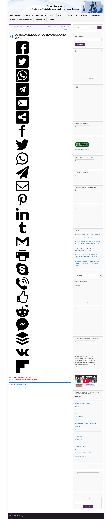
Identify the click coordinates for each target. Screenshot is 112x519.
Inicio (11, 15)
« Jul (88, 302)
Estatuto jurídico (79, 416)
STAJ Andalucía (56, 6)
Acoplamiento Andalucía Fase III (82, 403)
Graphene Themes (21, 517)
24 (76, 298)
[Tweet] (22, 67)
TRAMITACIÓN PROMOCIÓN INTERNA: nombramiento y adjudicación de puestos (22, 27)
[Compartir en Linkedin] (22, 220)
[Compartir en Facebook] (22, 54)
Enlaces (52, 15)
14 (91, 294)
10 (76, 294)
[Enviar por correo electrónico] (22, 109)
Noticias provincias (82, 15)
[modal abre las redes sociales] (22, 123)
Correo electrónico (80, 36)
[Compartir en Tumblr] (22, 234)
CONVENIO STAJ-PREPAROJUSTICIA (83, 453)
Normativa (68, 15)
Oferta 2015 (78, 429)
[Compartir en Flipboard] (22, 372)
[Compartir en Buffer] (22, 344)
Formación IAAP (40, 19)
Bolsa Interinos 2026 (25, 19)
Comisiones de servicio (31, 15)
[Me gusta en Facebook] (22, 303)
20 (88, 296)
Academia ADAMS (79, 439)
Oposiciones (96, 15)
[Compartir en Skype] (22, 275)
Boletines (12, 19)
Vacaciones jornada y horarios (19, 384)
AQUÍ (80, 396)
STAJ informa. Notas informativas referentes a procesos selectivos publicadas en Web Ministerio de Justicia (87, 256)
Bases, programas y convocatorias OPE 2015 (85, 423)
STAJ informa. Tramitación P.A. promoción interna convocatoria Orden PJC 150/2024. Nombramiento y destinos (87, 263)
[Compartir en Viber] (22, 289)
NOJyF (60, 15)
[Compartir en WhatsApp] (22, 81)
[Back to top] (108, 515)
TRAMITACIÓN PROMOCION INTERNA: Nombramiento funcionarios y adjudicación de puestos (57, 28)
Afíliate (17, 15)
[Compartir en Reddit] (22, 317)
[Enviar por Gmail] (22, 247)
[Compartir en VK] (22, 358)
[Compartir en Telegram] (22, 95)
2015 (76, 413)
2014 (76, 410)
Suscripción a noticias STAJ (81, 456)
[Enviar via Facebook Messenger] (22, 330)
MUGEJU (51, 19)
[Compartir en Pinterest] (22, 206)
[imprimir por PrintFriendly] (22, 261)
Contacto (44, 15)
